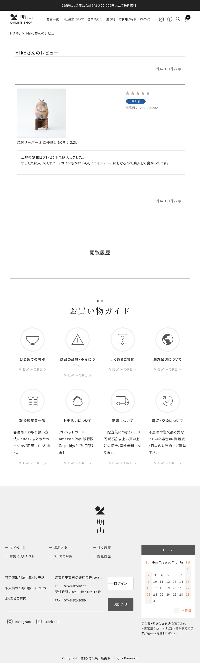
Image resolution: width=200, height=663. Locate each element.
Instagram (23, 621)
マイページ (18, 547)
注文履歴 (104, 547)
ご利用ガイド (128, 19)
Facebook (52, 621)
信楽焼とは (95, 19)
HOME (15, 33)
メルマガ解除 (63, 556)
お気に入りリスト (22, 556)
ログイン (146, 19)
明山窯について (73, 19)
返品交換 (60, 547)
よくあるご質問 (16, 598)
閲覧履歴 (104, 556)
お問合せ (121, 604)
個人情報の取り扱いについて (26, 588)
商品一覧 (53, 19)
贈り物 (110, 19)
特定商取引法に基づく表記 (25, 577)
